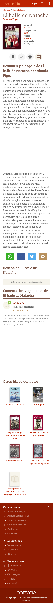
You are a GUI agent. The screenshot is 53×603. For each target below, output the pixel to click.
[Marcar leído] (21, 56)
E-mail (43, 256)
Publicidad (12, 529)
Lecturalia (5, 10)
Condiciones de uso (16, 524)
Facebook (16, 565)
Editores (11, 554)
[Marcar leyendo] (12, 56)
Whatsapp (10, 256)
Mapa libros (13, 549)
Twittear (32, 256)
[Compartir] (34, 3)
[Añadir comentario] (38, 56)
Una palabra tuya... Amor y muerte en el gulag (15, 435)
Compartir (21, 256)
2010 (26, 33)
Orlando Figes (19, 10)
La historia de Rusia (14, 404)
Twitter (15, 570)
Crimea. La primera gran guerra (38, 434)
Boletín (14, 583)
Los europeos (38, 404)
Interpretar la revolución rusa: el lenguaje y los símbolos (14, 491)
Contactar (12, 533)
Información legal (16, 511)
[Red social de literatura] (11, 3)
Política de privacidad (18, 515)
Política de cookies (16, 520)
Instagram (16, 574)
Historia (27, 38)
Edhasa (27, 27)
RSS (13, 578)
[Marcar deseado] (30, 56)
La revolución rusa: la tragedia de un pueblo (38, 462)
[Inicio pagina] (49, 506)
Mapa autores (14, 545)
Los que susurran (14, 460)
